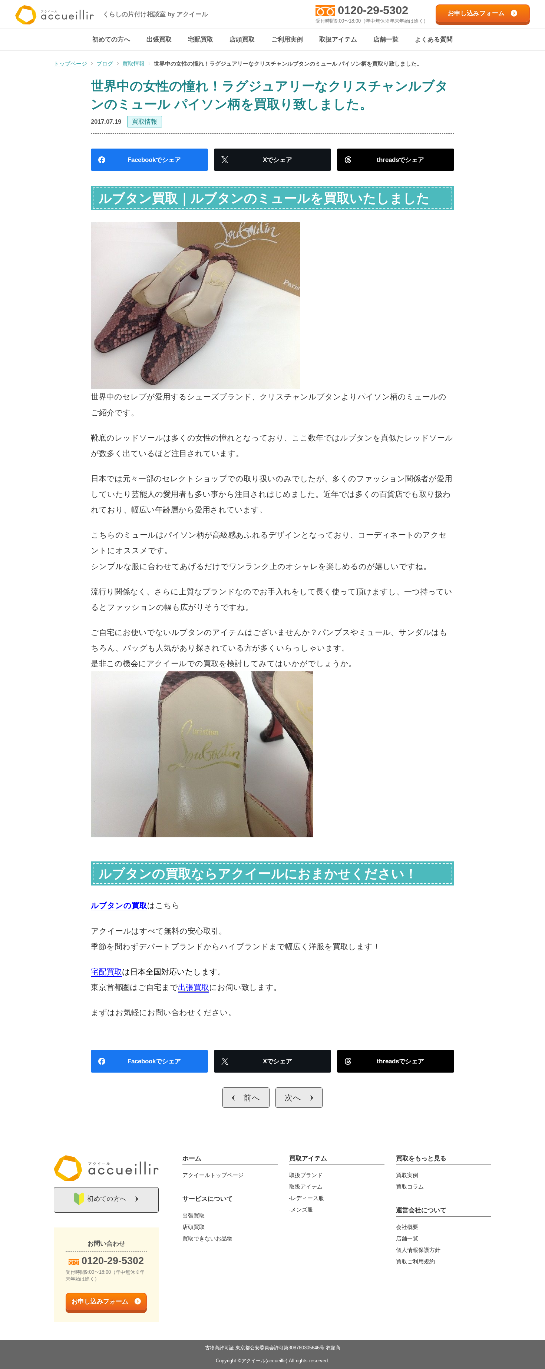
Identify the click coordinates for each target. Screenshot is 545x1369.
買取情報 (144, 121)
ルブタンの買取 (119, 905)
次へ (293, 1097)
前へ (252, 1097)
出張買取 (193, 987)
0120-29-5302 (373, 10)
